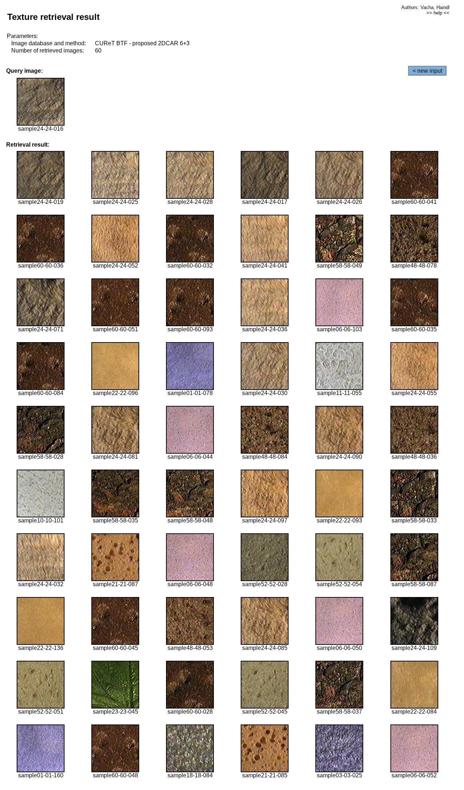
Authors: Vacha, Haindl (425, 7)
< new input (427, 71)
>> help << (438, 13)
